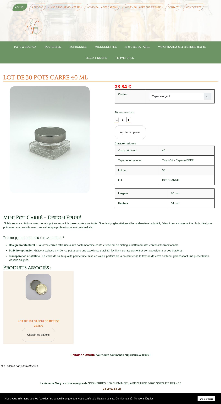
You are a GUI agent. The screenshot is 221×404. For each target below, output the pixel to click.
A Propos (37, 7)
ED (120, 180)
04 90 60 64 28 (112, 388)
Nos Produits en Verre (65, 7)
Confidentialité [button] (124, 398)
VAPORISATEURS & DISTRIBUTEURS (182, 46)
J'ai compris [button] (206, 399)
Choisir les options (38, 334)
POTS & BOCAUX (25, 46)
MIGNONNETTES (106, 46)
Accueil (20, 7)
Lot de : (122, 170)
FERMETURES (125, 57)
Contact (173, 7)
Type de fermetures (130, 160)
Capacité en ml (127, 150)
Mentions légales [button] (144, 398)
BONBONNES (78, 46)
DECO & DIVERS (96, 57)
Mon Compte (193, 7)
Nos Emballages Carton (102, 7)
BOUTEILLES (52, 46)
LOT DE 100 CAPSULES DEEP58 (38, 321)
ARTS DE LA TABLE (137, 46)
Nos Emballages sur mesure (143, 7)
